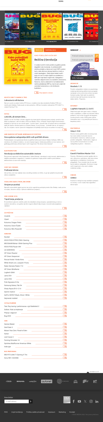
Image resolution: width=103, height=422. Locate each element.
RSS (6, 412)
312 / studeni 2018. (94, 41)
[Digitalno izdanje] (64, 109)
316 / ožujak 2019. (9, 41)
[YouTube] (79, 401)
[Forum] (8, 381)
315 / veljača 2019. (30, 41)
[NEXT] (100, 27)
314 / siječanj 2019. (51, 41)
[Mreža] (33, 381)
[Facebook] (73, 401)
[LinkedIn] (97, 401)
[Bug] (20, 381)
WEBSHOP (74, 50)
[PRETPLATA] (30, 401)
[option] (30, 27)
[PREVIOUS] (2, 27)
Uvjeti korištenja (17, 412)
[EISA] (66, 400)
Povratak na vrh (94, 372)
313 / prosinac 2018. (72, 41)
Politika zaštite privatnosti (35, 412)
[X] (85, 401)
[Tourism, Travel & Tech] (85, 381)
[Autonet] (46, 381)
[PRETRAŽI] (97, 56)
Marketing (62, 412)
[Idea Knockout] (75, 381)
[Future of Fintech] (95, 381)
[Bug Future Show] (62, 381)
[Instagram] (91, 401)
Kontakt (72, 412)
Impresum (51, 412)
